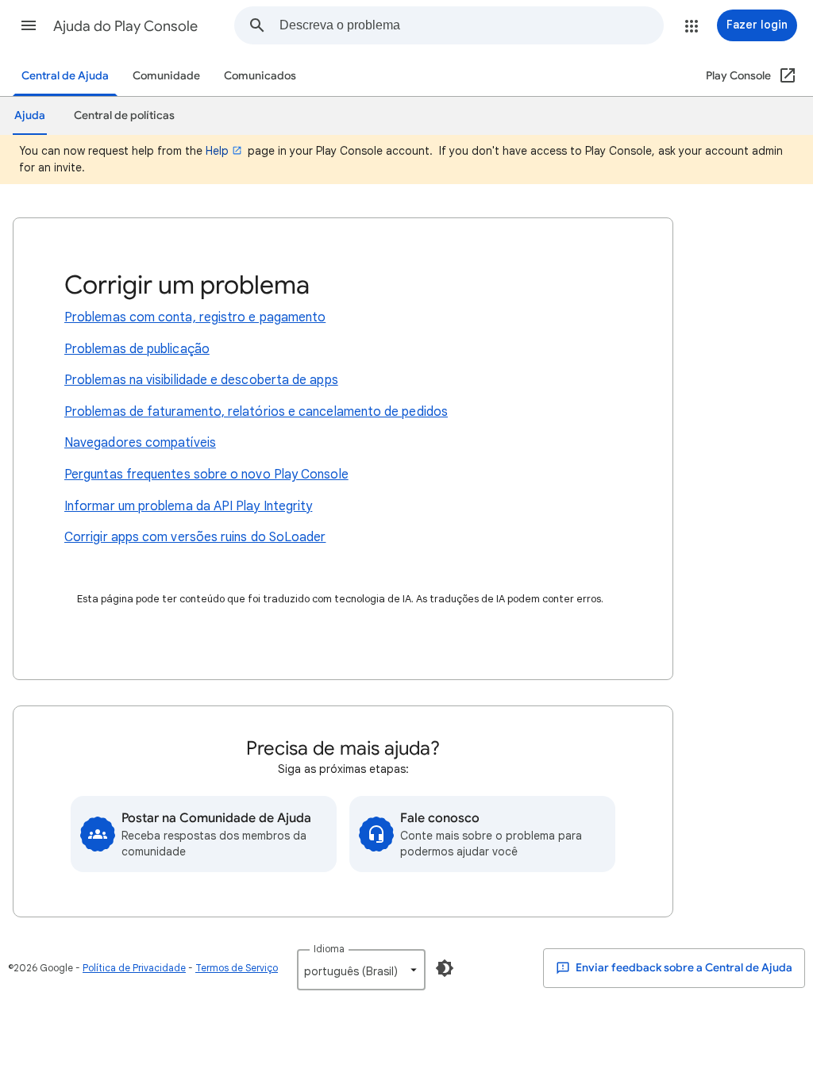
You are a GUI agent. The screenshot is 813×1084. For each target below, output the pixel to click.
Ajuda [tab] (29, 115)
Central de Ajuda (65, 76)
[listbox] (361, 969)
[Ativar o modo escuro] (445, 968)
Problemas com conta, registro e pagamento (195, 317)
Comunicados (260, 76)
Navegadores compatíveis (140, 443)
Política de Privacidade (134, 968)
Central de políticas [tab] (124, 115)
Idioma (329, 949)
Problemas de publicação (137, 349)
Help (217, 151)
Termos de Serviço (236, 968)
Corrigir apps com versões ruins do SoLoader (195, 537)
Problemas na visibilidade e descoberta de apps (201, 380)
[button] (29, 25)
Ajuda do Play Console (125, 26)
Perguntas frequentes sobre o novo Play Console (206, 474)
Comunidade (166, 76)
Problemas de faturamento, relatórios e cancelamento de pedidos (256, 412)
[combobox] (471, 25)
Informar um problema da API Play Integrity (188, 506)
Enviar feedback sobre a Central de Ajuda (682, 967)
